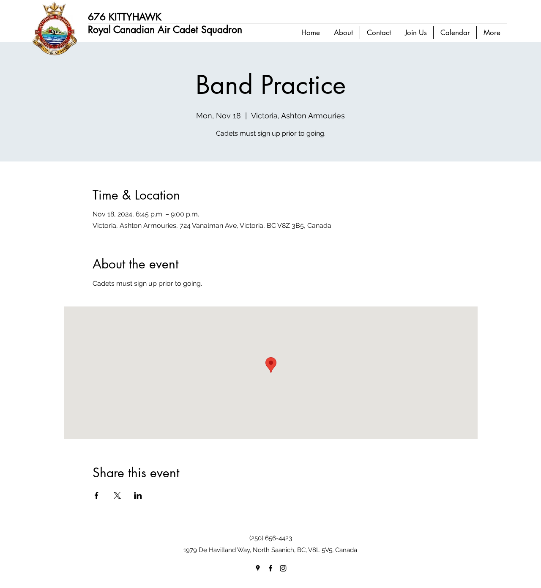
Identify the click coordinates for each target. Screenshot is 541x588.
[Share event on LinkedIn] (138, 495)
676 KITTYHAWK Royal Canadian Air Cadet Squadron (165, 23)
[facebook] (270, 568)
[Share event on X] (117, 495)
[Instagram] (283, 568)
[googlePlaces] (258, 568)
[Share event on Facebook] (97, 495)
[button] (343, 32)
